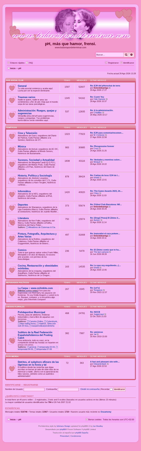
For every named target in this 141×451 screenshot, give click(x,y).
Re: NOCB (95, 312)
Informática (24, 191)
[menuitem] (29, 63)
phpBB (63, 429)
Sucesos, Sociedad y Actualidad (36, 160)
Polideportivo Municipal (31, 312)
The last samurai (101, 252)
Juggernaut (99, 314)
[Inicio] (70, 24)
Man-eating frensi (28, 323)
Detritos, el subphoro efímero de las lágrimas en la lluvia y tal (38, 363)
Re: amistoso (96, 332)
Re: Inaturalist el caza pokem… (105, 233)
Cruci (96, 148)
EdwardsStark (100, 364)
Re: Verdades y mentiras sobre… (106, 160)
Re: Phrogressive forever (102, 146)
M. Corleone (99, 135)
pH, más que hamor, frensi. (70, 43)
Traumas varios (26, 97)
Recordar (105, 389)
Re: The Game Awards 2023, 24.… (106, 191)
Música (22, 146)
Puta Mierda (12, 356)
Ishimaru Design (63, 426)
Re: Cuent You (97, 97)
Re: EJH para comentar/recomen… (106, 133)
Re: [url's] (95, 288)
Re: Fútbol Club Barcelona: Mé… (106, 204)
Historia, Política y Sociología (35, 175)
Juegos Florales (15, 307)
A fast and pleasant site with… (105, 362)
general (32, 347)
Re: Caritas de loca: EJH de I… (105, 175)
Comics (22, 250)
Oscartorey (106, 412)
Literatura (23, 218)
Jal (95, 334)
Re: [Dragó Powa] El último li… (105, 218)
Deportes (23, 204)
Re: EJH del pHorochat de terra (105, 86)
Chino (96, 193)
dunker (97, 220)
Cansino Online (36, 321)
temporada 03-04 (47, 347)
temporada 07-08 (44, 349)
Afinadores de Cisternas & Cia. (42, 227)
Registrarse (31, 385)
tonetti (96, 177)
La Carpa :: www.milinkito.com (35, 288)
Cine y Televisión (27, 133)
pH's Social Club (14, 80)
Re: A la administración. (101, 110)
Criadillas (98, 112)
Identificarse (13, 385)
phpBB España (81, 433)
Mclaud (97, 162)
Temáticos (11, 128)
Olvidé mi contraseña (89, 389)
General (22, 86)
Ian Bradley (98, 426)
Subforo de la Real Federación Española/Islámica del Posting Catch (35, 335)
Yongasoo (98, 290)
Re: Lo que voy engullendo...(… (105, 265)
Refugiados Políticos (17, 283)
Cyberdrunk (51, 321)
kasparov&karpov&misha (43, 326)
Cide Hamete (99, 99)
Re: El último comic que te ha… (105, 250)
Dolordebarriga (101, 88)
